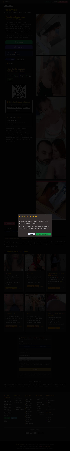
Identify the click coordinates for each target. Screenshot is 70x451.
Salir (32, 234)
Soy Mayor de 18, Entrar (44, 234)
